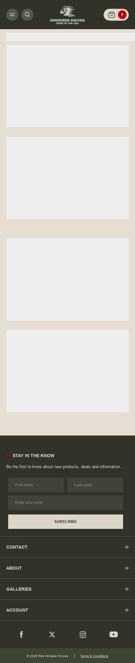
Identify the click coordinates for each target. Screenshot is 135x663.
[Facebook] (21, 634)
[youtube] (113, 634)
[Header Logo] (67, 14)
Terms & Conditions (94, 656)
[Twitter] (52, 634)
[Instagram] (82, 634)
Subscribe (65, 521)
